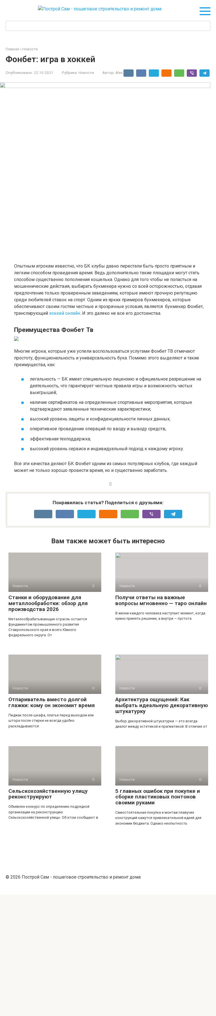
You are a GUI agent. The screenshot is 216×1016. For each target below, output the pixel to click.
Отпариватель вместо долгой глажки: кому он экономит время (51, 702)
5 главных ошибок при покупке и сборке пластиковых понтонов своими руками (157, 797)
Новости (86, 72)
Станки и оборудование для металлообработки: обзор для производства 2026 (48, 603)
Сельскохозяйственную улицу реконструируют (48, 794)
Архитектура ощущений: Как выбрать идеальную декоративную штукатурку (161, 705)
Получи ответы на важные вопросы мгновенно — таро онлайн (161, 600)
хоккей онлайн (64, 313)
